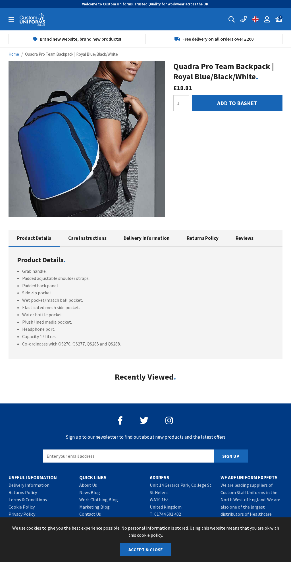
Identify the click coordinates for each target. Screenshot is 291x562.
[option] (77, 38)
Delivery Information (147, 238)
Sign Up (230, 456)
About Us (88, 485)
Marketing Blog (94, 507)
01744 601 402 (167, 514)
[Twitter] (144, 420)
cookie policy (149, 535)
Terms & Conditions (28, 499)
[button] (278, 19)
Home (14, 54)
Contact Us (90, 514)
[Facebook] (120, 420)
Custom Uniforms (32, 19)
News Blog (89, 492)
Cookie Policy (22, 507)
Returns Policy (203, 238)
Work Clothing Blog (98, 499)
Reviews (244, 238)
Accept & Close (145, 549)
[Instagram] (169, 420)
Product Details (34, 238)
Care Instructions (87, 238)
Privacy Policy (22, 514)
